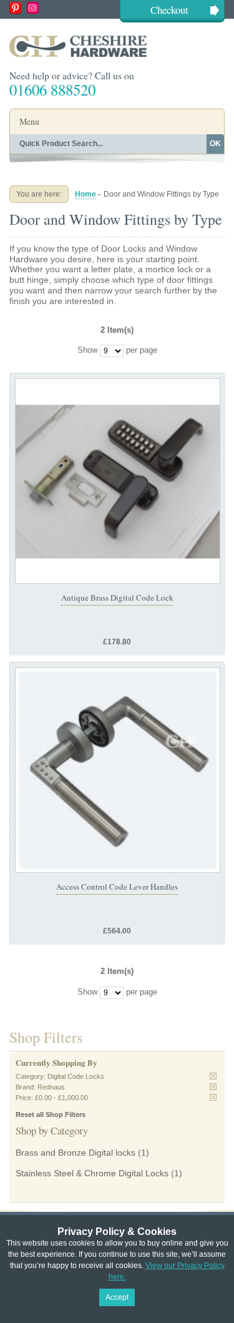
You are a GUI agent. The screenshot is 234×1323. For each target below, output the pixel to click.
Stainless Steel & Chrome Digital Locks (92, 1173)
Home (85, 194)
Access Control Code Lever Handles (117, 886)
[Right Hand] (117, 770)
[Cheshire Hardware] (117, 45)
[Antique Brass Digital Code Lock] (117, 481)
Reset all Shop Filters (50, 1114)
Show (87, 350)
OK (215, 143)
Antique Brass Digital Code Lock (117, 597)
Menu (29, 121)
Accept (117, 1297)
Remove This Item (213, 1076)
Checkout (169, 9)
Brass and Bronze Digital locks (75, 1153)
